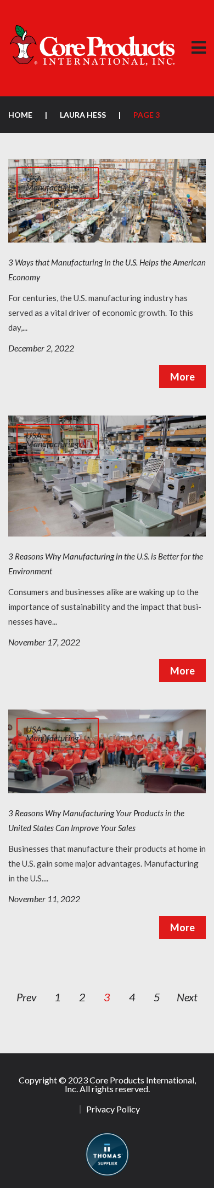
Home (20, 114)
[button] (198, 47)
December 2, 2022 (41, 348)
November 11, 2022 (44, 898)
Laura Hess (83, 114)
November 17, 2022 (44, 642)
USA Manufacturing (52, 182)
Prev (27, 997)
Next (187, 997)
